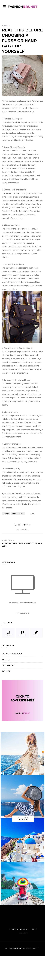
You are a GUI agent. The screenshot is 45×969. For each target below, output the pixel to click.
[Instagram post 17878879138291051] (22, 840)
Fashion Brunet (19, 949)
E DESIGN (5, 660)
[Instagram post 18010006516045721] (22, 753)
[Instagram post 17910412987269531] (22, 796)
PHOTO (14, 514)
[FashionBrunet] (23, 6)
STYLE (22, 514)
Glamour (6, 25)
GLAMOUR (6, 671)
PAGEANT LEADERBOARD (12, 654)
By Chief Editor (22, 525)
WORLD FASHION (8, 665)
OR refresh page (22, 613)
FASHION (6, 514)
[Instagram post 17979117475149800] (22, 883)
